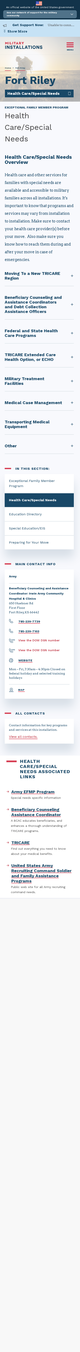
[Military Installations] (23, 48)
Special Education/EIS (27, 528)
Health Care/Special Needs (32, 500)
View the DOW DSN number (39, 640)
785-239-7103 (28, 631)
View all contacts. (23, 737)
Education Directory (25, 514)
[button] (40, 14)
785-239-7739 (29, 621)
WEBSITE (25, 660)
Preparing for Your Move (29, 542)
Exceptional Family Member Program (32, 483)
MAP (21, 689)
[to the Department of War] (39, 3)
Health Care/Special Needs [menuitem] (33, 93)
